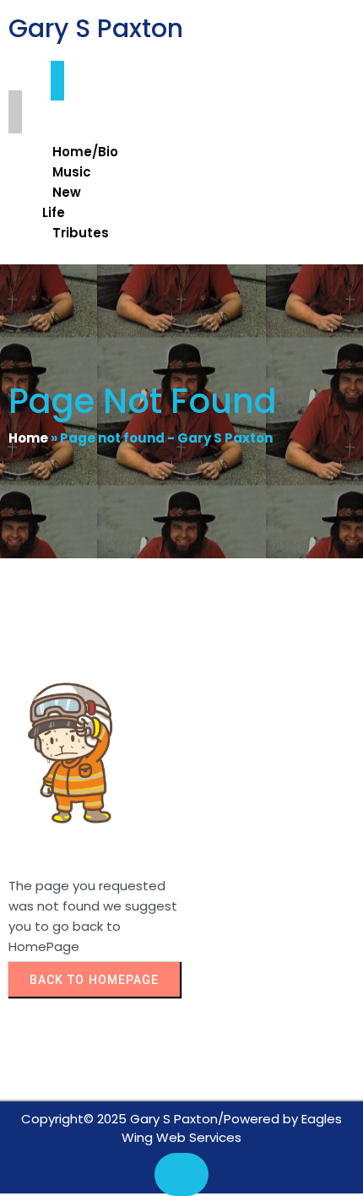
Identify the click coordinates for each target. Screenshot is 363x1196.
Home (28, 438)
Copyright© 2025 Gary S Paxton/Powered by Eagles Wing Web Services (181, 1128)
